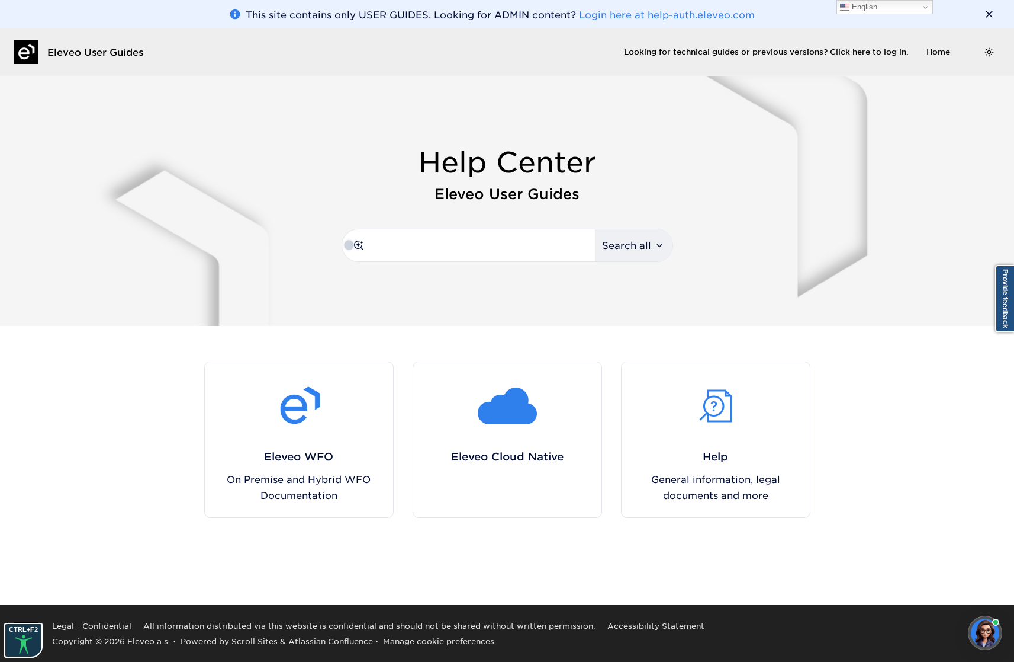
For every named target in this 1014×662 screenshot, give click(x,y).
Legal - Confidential (91, 626)
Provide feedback (1005, 298)
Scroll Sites (254, 641)
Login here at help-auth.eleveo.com (667, 14)
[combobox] (468, 245)
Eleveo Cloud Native (507, 456)
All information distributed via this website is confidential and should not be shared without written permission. (369, 626)
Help (715, 456)
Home (938, 51)
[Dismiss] (989, 14)
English (863, 6)
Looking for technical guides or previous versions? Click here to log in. (766, 51)
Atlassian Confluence (330, 641)
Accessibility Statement (655, 626)
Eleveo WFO (298, 456)
